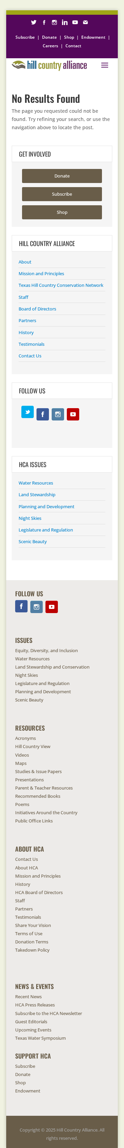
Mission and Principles (41, 273)
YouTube (73, 414)
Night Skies (30, 518)
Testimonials (31, 344)
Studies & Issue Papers (38, 771)
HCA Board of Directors (39, 892)
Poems (22, 804)
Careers (50, 46)
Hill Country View (32, 746)
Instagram (58, 414)
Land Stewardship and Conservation (52, 667)
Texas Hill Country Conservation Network (61, 285)
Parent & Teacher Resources (44, 788)
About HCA (26, 868)
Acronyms (25, 738)
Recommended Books (37, 796)
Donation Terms (31, 942)
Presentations (29, 780)
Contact (73, 46)
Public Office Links (34, 821)
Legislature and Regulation (46, 530)
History (26, 332)
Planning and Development (46, 506)
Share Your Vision (33, 925)
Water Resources (36, 483)
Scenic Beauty (33, 541)
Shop (69, 37)
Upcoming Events (33, 1030)
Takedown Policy (32, 950)
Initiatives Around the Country (46, 812)
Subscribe (25, 37)
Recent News (28, 996)
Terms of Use (28, 933)
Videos (22, 755)
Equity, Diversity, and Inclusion (46, 650)
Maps (21, 763)
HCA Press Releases (35, 1005)
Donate (49, 37)
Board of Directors (37, 309)
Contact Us (30, 356)
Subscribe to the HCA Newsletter (48, 1013)
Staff (23, 297)
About (25, 262)
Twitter (27, 412)
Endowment (93, 37)
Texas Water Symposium (40, 1038)
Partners (27, 320)
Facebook (43, 414)
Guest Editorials (31, 1021)
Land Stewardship (37, 494)
